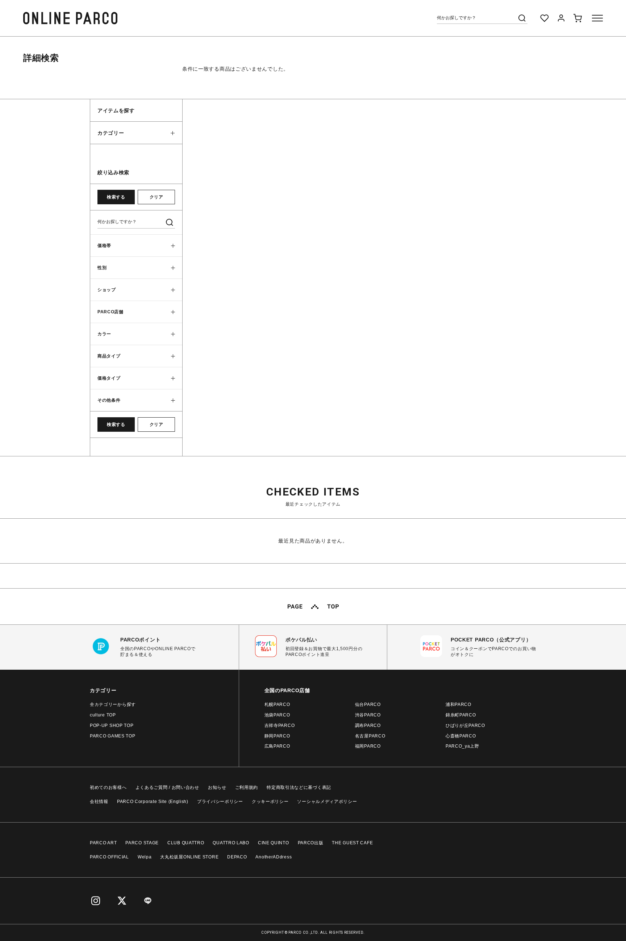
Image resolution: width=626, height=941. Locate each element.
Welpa (145, 857)
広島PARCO (277, 746)
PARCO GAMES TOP (112, 736)
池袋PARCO (277, 715)
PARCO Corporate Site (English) (152, 801)
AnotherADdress (273, 857)
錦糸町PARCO (461, 715)
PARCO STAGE (142, 842)
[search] (522, 18)
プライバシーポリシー (220, 801)
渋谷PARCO (368, 715)
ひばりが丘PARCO (465, 725)
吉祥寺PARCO (279, 725)
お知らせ (217, 787)
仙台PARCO (368, 704)
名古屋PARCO (370, 736)
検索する (116, 197)
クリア (156, 197)
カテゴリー (110, 133)
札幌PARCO (277, 704)
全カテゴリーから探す (113, 704)
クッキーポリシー (270, 801)
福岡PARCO (368, 746)
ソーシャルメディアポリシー (327, 801)
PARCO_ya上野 (462, 746)
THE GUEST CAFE (352, 842)
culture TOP (103, 715)
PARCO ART (103, 842)
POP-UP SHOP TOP (112, 725)
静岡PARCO (277, 736)
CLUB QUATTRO (185, 842)
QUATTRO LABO (231, 842)
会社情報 (99, 801)
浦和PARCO (458, 704)
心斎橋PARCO (461, 736)
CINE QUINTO (273, 842)
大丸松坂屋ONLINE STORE (189, 857)
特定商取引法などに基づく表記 (299, 787)
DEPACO (237, 857)
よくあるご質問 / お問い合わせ (167, 787)
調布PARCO (368, 725)
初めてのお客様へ (108, 787)
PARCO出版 (311, 842)
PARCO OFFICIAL (109, 857)
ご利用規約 (246, 787)
